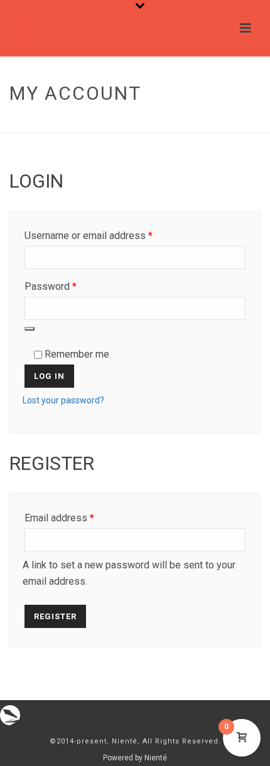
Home (107, 123)
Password (70, 286)
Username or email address (108, 235)
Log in (49, 376)
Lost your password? (63, 400)
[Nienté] (10, 715)
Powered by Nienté (135, 757)
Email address (78, 517)
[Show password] (29, 329)
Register (55, 616)
